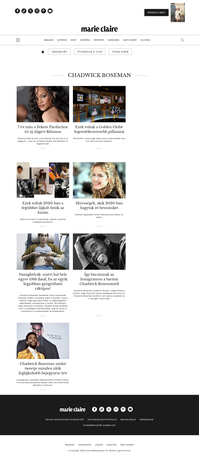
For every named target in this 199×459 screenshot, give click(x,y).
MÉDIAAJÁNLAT (128, 420)
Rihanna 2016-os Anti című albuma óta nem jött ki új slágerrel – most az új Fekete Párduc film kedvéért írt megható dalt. (43, 141)
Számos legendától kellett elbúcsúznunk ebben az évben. (99, 216)
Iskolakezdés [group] (59, 51)
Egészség (113, 40)
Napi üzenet (130, 40)
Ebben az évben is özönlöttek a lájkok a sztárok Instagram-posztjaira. (43, 220)
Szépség (85, 40)
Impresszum (146, 420)
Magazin (49, 40)
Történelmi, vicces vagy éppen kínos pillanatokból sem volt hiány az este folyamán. (99, 139)
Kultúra (145, 40)
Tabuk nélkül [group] (120, 51)
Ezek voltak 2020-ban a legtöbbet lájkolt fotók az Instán (43, 208)
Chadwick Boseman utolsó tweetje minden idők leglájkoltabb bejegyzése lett (43, 368)
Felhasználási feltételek (102, 420)
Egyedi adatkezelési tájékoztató (65, 420)
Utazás (99, 445)
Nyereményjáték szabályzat (99, 425)
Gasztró (112, 445)
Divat (73, 40)
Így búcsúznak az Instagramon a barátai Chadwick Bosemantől (99, 279)
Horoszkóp (84, 445)
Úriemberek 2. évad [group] (89, 51)
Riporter (99, 40)
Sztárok (62, 40)
